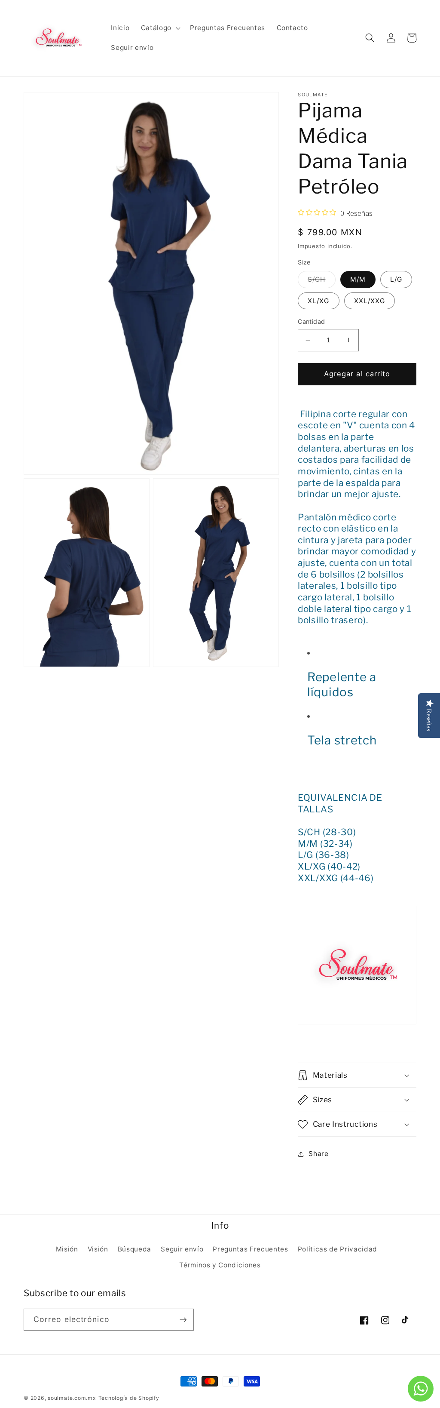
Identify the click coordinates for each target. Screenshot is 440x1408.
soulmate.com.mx (72, 1398)
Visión (98, 1249)
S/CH (321, 281)
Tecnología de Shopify (128, 1398)
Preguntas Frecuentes (250, 1249)
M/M (358, 279)
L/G (396, 279)
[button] (159, 28)
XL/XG (319, 301)
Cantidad (311, 321)
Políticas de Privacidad (337, 1249)
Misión (67, 1249)
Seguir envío (182, 1249)
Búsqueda (134, 1249)
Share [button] (318, 1154)
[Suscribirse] (183, 1320)
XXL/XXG (369, 301)
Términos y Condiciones (220, 1265)
